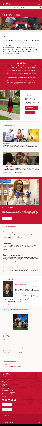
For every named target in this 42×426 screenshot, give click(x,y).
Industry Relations (6, 143)
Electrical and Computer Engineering (11, 350)
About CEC (11, 31)
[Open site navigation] (39, 4)
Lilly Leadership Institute (8, 243)
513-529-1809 (10, 390)
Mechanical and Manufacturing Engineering (13, 352)
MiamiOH (2, 31)
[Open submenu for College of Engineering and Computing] (40, 7)
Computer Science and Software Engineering (13, 348)
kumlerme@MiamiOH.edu (20, 284)
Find (3, 419)
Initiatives (5, 415)
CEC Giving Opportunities (8, 304)
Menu (5, 36)
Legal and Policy (7, 422)
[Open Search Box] (39, 1)
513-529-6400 (10, 393)
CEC (6, 31)
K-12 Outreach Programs (8, 166)
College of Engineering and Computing (13, 7)
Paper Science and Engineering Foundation (11, 255)
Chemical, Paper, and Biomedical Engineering (13, 347)
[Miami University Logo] (6, 4)
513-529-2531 (12, 391)
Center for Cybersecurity (8, 267)
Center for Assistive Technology (9, 232)
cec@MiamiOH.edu (7, 337)
